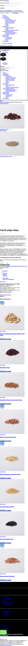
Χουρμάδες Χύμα (4, 129)
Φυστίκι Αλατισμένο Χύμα (8, 437)
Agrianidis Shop (8, 628)
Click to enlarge (4, 226)
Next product (3, 130)
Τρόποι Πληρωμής (7, 599)
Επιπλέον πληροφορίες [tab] (8, 279)
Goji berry (6, 267)
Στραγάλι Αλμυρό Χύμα (7, 506)
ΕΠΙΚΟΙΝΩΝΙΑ (6, 50)
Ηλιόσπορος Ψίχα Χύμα (6, 156)
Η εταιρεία (5, 16)
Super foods (10, 102)
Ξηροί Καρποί (6, 18)
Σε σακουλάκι (8, 37)
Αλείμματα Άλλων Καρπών (12, 30)
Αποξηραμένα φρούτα (8, 31)
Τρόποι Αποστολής (7, 598)
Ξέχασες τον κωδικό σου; (6, 10)
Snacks (7, 25)
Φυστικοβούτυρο (9, 27)
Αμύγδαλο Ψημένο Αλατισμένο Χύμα (11, 400)
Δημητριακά (6, 35)
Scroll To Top (3, 639)
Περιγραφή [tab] (5, 278)
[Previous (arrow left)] (0, 638)
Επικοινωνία (6, 41)
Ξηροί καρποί (6, 610)
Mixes (6, 24)
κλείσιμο (7, 0)
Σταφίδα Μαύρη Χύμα (6, 539)
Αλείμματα (5, 26)
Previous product (4, 103)
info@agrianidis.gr (4, 625)
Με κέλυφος (8, 19)
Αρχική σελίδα (3, 102)
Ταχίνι (6, 29)
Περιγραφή (2, 281)
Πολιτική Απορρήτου (8, 604)
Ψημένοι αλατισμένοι (10, 20)
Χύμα (6, 40)
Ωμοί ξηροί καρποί (10, 22)
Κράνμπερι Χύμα (5, 367)
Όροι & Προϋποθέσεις (8, 603)
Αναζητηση (15, 13)
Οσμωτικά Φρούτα (10, 33)
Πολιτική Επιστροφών (8, 602)
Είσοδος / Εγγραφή (7, 43)
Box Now (5, 600)
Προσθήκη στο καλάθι (5, 264)
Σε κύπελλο (8, 38)
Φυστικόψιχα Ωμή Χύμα (7, 576)
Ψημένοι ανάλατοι (10, 21)
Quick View (2, 331)
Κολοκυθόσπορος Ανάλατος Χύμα (10, 474)
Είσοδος (2, 8)
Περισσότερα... (8, 645)
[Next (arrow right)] (1, 638)
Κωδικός (2, 5)
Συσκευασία (6, 36)
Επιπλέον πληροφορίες (5, 294)
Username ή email (5, 3)
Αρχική (4, 15)
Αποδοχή (2, 645)
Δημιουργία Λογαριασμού (17, 11)
